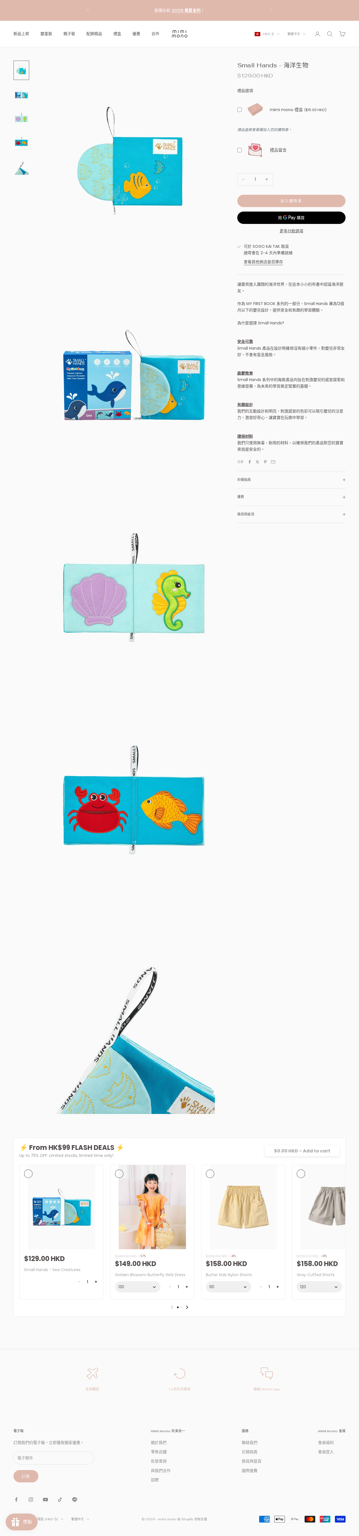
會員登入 (326, 1452)
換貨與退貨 (251, 1461)
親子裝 (69, 33)
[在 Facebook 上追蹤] (16, 1499)
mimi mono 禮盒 (286, 110)
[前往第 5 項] (21, 165)
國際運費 (249, 1470)
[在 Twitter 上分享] (257, 462)
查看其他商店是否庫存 (263, 262)
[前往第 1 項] (21, 70)
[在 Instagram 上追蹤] (31, 1499)
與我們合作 (161, 1470)
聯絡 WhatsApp (267, 1389)
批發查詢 (159, 1461)
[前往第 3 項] (21, 118)
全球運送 (92, 1389)
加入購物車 (291, 200)
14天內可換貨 (180, 1389)
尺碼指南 (249, 1452)
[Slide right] (187, 1307)
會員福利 (326, 1442)
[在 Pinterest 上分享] (265, 462)
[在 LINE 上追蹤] (74, 1499)
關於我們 (159, 1442)
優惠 (136, 33)
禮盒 (117, 33)
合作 (155, 33)
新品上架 (21, 33)
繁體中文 (293, 34)
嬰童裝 (46, 33)
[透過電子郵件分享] (273, 462)
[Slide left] (172, 1307)
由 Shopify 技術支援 (192, 1519)
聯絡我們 (249, 1442)
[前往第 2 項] (21, 94)
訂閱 (26, 1476)
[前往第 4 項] (21, 142)
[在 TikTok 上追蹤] (60, 1499)
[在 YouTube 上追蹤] (45, 1499)
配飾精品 (94, 33)
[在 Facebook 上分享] (249, 462)
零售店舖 (159, 1452)
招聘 (155, 1480)
